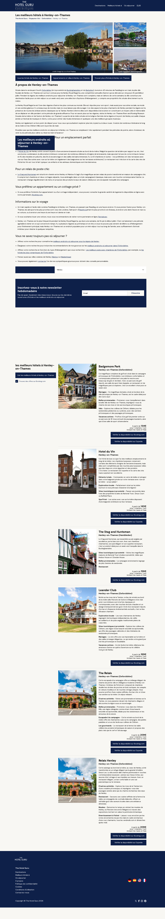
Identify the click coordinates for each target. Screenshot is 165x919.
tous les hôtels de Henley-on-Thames (32, 78)
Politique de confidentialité (26, 884)
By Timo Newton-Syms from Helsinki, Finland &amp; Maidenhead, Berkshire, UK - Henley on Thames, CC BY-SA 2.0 (130, 44)
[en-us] (139, 880)
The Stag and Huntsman (114, 532)
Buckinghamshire (73, 90)
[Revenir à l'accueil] (24, 5)
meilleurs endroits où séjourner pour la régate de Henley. (76, 241)
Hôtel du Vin (24, 151)
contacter (42, 261)
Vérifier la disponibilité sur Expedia (128, 441)
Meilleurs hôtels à (115, 5)
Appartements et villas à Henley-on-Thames (71, 78)
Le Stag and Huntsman (27, 174)
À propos (19, 881)
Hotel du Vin (107, 451)
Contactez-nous (22, 892)
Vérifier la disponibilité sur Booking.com (128, 434)
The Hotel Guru (22, 868)
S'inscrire (135, 293)
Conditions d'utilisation (24, 889)
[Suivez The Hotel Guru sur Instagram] (142, 901)
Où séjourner (129, 5)
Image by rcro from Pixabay (66, 71)
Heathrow (83, 210)
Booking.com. (37, 195)
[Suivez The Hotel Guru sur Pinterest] (145, 901)
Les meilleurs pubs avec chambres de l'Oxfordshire (106, 250)
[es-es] (134, 880)
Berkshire (89, 90)
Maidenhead (66, 257)
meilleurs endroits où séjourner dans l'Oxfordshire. (107, 245)
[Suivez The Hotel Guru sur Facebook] (139, 901)
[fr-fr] (144, 880)
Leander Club (107, 590)
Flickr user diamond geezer (132, 71)
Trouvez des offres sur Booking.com (32, 381)
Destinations (100, 5)
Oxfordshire (46, 90)
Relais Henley (107, 760)
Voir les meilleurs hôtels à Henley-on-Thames (35, 375)
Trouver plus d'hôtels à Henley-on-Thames (112, 78)
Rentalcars (102, 217)
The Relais (105, 673)
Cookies (18, 887)
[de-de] (130, 880)
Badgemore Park (109, 366)
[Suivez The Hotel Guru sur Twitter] (136, 901)
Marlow (55, 257)
